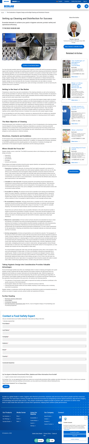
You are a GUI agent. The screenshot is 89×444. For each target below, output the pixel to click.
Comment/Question (8, 363)
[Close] (86, 417)
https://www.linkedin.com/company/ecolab (60, 417)
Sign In (85, 1)
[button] (79, 6)
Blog (18, 416)
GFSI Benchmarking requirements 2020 (15, 303)
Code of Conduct (48, 424)
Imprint (32, 423)
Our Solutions (6, 416)
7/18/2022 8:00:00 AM (11, 28)
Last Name (6, 330)
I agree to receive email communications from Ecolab (18, 377)
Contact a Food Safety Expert (31, 65)
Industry (5, 343)
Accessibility (33, 418)
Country (5, 356)
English (60, 1)
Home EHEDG (8, 300)
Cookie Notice (66, 429)
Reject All (75, 435)
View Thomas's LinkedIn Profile (74, 46)
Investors (67, 1)
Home (2, 12)
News (18, 421)
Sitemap (32, 425)
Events (18, 418)
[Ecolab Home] (7, 6)
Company (5, 336)
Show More (74, 76)
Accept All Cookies (74, 432)
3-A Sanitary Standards (11, 302)
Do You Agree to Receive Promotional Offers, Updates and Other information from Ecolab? (30, 374)
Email (4, 349)
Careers (46, 419)
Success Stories (6, 421)
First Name (6, 323)
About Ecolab (47, 416)
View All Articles (73, 171)
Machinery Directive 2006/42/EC (13, 298)
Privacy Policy (22, 383)
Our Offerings (6, 419)
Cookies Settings (75, 439)
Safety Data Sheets (76, 1)
